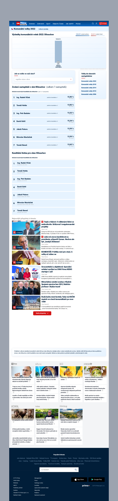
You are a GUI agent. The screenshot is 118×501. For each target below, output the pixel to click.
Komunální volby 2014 (88, 88)
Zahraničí (40, 24)
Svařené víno (55, 461)
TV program (54, 458)
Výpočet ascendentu (40, 464)
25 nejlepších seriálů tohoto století (22, 420)
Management (37, 478)
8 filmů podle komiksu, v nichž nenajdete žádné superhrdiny (21, 430)
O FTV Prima (16, 478)
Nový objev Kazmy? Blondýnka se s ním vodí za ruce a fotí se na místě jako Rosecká (47, 440)
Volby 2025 (46, 461)
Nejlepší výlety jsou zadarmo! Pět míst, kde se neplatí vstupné (70, 421)
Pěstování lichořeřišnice (92, 461)
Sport (48, 24)
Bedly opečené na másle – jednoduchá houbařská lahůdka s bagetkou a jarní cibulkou (94, 397)
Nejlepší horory (44, 458)
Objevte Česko (58, 24)
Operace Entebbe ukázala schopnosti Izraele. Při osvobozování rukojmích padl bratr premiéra (71, 389)
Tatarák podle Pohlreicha (68, 461)
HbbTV (15, 485)
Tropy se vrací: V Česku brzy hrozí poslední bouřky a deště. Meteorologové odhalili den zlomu (22, 388)
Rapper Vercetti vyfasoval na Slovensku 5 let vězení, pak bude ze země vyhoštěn (47, 431)
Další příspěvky (41, 313)
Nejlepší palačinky (66, 464)
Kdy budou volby (83, 458)
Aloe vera (80, 461)
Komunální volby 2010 (88, 91)
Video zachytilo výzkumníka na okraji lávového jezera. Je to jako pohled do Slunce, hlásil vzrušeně (70, 397)
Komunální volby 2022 (88, 81)
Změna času (63, 458)
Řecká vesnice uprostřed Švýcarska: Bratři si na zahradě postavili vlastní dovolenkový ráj (70, 431)
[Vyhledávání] (93, 23)
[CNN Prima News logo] (21, 23)
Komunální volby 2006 (88, 94)
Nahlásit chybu (17, 495)
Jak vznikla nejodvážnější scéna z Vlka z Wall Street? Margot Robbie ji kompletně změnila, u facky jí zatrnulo (22, 441)
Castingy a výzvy (38, 483)
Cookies (15, 490)
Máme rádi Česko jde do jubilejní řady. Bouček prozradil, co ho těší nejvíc (46, 379)
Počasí (78, 24)
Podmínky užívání (17, 487)
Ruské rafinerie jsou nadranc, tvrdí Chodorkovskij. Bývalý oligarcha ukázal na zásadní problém (22, 379)
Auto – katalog (23, 461)
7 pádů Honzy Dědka (35, 461)
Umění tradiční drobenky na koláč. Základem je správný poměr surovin (71, 439)
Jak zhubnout (21, 458)
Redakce (36, 492)
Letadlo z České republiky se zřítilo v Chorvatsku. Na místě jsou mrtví (22, 396)
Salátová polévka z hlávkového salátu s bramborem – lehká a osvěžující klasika (94, 379)
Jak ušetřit (69, 24)
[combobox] (43, 79)
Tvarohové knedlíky (54, 464)
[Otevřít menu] (13, 23)
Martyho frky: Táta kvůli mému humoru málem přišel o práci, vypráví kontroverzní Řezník (45, 422)
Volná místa (16, 480)
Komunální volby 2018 (88, 84)
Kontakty (36, 485)
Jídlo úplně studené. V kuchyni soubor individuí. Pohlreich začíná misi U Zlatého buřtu (46, 388)
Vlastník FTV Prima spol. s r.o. (21, 492)
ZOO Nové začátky (95, 458)
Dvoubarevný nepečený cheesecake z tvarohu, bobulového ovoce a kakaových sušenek (95, 388)
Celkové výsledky (43, 29)
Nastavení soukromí (39, 495)
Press (36, 480)
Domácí (32, 24)
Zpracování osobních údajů (41, 487)
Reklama (15, 483)
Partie (70, 458)
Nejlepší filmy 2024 (32, 458)
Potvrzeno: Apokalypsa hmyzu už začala (70, 378)
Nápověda (37, 490)
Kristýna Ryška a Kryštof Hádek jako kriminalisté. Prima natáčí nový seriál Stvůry (46, 397)
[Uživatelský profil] (96, 23)
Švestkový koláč (79, 464)
